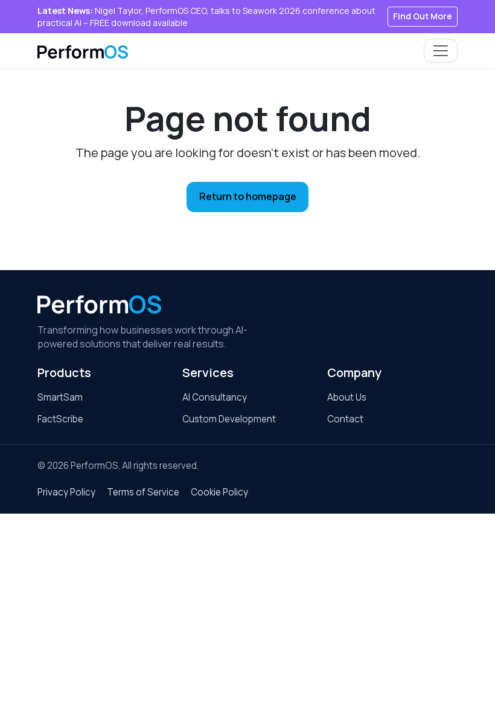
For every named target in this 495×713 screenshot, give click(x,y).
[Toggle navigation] (441, 51)
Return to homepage (247, 196)
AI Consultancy (214, 397)
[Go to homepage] (99, 304)
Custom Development (229, 419)
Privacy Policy (66, 492)
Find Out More (422, 16)
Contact (345, 419)
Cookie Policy (219, 492)
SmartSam (60, 397)
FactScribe (60, 419)
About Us (346, 397)
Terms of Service (143, 492)
